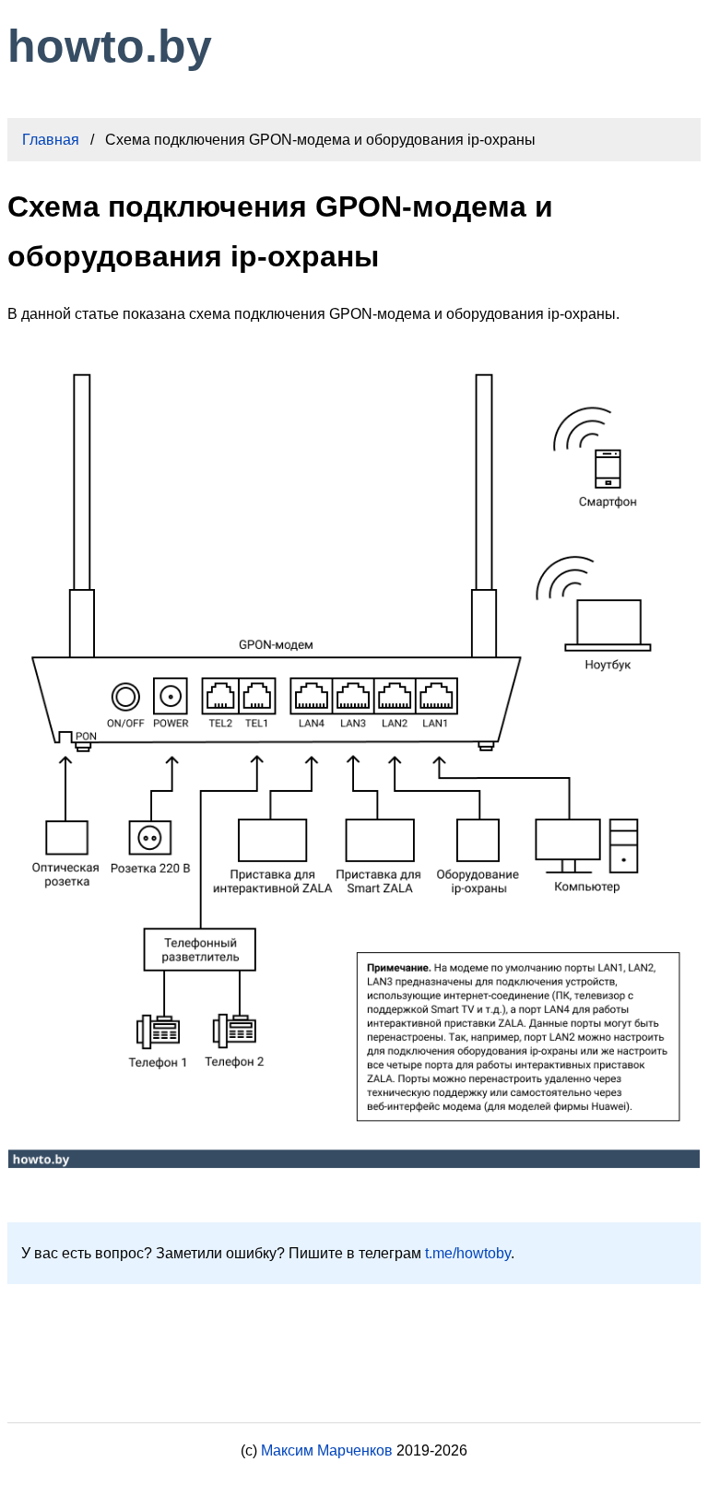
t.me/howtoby (468, 1253)
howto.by (109, 46)
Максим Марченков (327, 1450)
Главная (50, 139)
